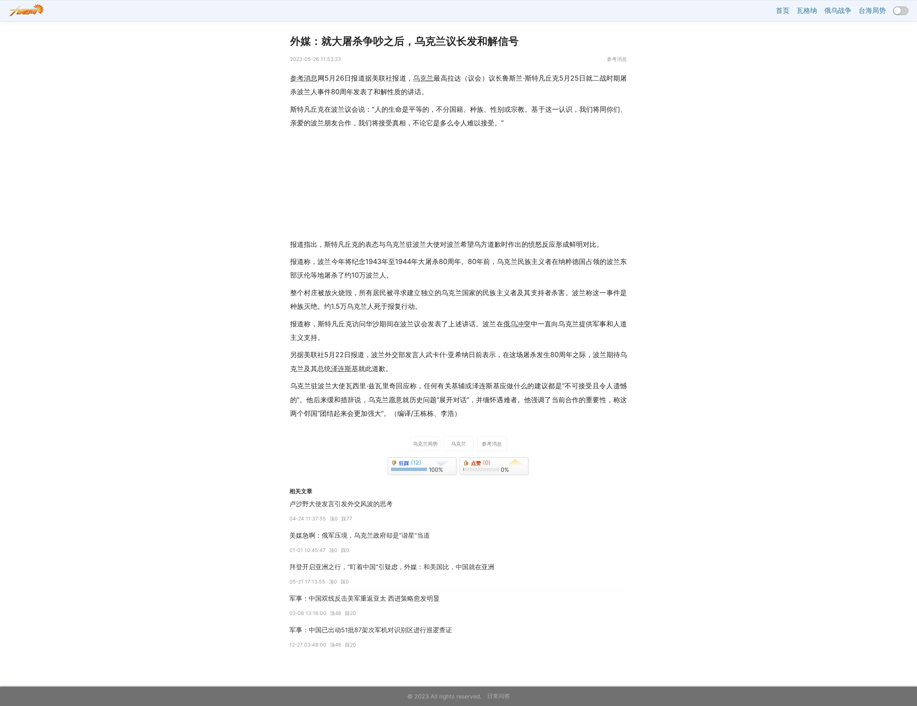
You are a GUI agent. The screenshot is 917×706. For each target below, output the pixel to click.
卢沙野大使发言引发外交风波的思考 (341, 504)
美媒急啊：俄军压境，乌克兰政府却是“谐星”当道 (359, 535)
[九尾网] (26, 11)
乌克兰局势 (425, 444)
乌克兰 (458, 444)
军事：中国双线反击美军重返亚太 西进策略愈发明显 (364, 598)
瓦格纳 (807, 10)
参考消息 (492, 444)
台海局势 (872, 10)
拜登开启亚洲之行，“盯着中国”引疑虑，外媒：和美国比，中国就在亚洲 (391, 567)
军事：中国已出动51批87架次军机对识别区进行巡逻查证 (370, 630)
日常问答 (498, 696)
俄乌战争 (837, 10)
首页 (782, 10)
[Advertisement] (505, 184)
